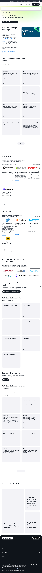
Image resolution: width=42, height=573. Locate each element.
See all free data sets (36, 164)
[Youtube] (36, 564)
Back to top (20, 561)
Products (3, 12)
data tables (11, 38)
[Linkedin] (31, 564)
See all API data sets (37, 216)
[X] (28, 564)
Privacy (3, 568)
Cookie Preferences (22, 568)
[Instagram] (33, 564)
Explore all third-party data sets (35, 268)
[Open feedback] (41, 286)
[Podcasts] (38, 564)
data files (6, 38)
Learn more (4, 185)
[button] (36, 4)
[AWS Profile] (39, 1)
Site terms (7, 568)
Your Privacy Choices (13, 568)
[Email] (28, 566)
